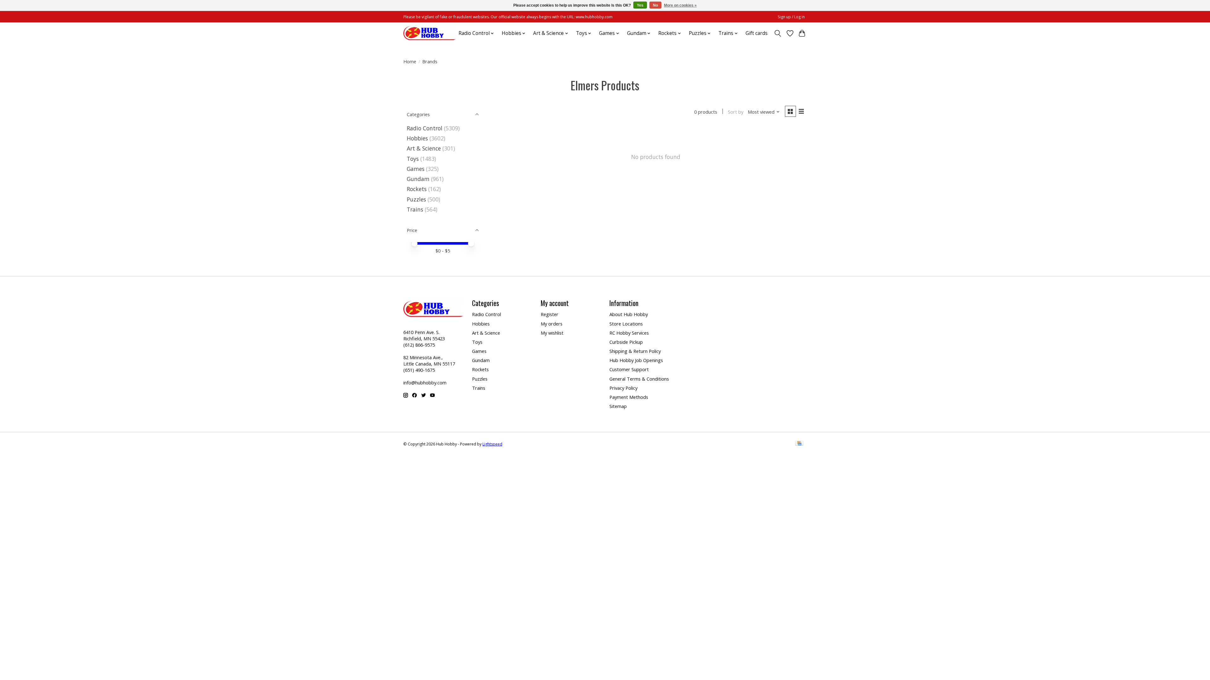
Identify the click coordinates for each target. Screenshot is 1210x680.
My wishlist (552, 333)
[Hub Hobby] (429, 33)
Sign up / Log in (791, 17)
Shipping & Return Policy (635, 351)
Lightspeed (492, 444)
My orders (551, 323)
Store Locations (626, 323)
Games (415, 169)
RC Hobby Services (629, 333)
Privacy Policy (623, 388)
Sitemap (618, 406)
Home (409, 61)
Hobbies (417, 138)
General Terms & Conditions (639, 379)
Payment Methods (628, 397)
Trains (415, 209)
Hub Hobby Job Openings (636, 360)
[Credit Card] (799, 444)
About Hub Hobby (628, 314)
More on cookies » (680, 5)
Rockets (417, 189)
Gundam (418, 179)
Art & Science (424, 148)
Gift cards (757, 33)
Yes (640, 5)
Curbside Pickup (626, 342)
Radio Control (424, 128)
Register (549, 314)
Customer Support (629, 369)
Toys (413, 158)
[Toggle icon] (777, 33)
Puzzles (416, 199)
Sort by (735, 112)
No (655, 5)
